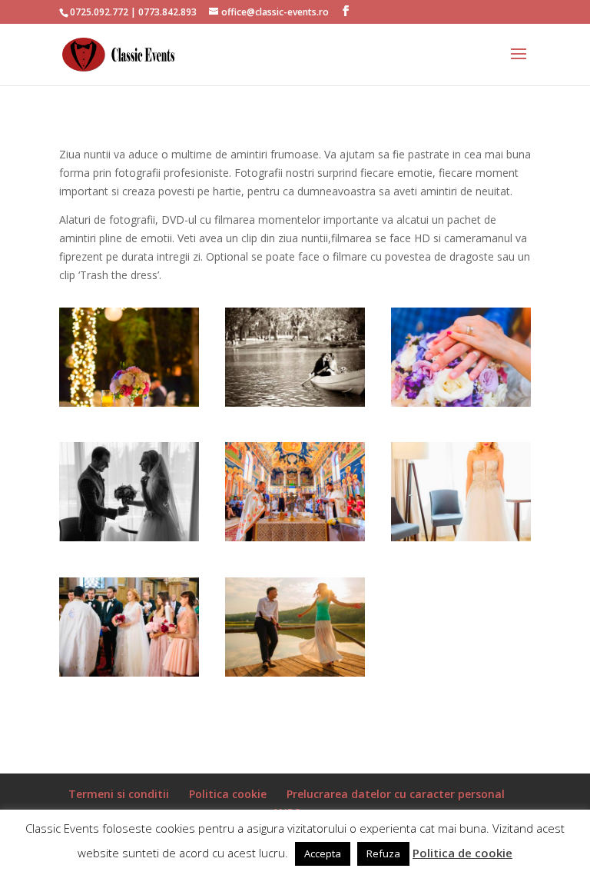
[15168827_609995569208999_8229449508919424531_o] (295, 537)
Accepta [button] (322, 853)
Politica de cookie (462, 852)
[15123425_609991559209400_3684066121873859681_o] (461, 402)
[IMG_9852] (295, 672)
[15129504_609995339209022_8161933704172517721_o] (129, 537)
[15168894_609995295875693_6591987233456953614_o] (461, 537)
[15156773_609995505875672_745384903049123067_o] (129, 402)
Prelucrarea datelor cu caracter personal (396, 794)
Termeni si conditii (118, 794)
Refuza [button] (383, 853)
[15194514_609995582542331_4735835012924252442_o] (129, 672)
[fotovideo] (295, 402)
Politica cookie (228, 794)
